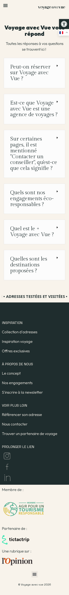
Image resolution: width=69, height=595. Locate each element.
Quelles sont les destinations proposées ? (28, 265)
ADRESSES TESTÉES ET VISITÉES (34, 296)
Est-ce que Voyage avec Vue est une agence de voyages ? (34, 109)
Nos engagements (17, 382)
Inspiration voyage (17, 341)
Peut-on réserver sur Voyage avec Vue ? (30, 73)
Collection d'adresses (19, 331)
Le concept (11, 373)
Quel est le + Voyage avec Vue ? (32, 232)
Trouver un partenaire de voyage (29, 433)
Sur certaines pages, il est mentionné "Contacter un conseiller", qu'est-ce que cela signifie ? (33, 153)
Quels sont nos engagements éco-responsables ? (32, 199)
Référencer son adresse (22, 414)
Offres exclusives (16, 351)
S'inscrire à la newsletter (22, 392)
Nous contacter (15, 424)
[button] (64, 24)
